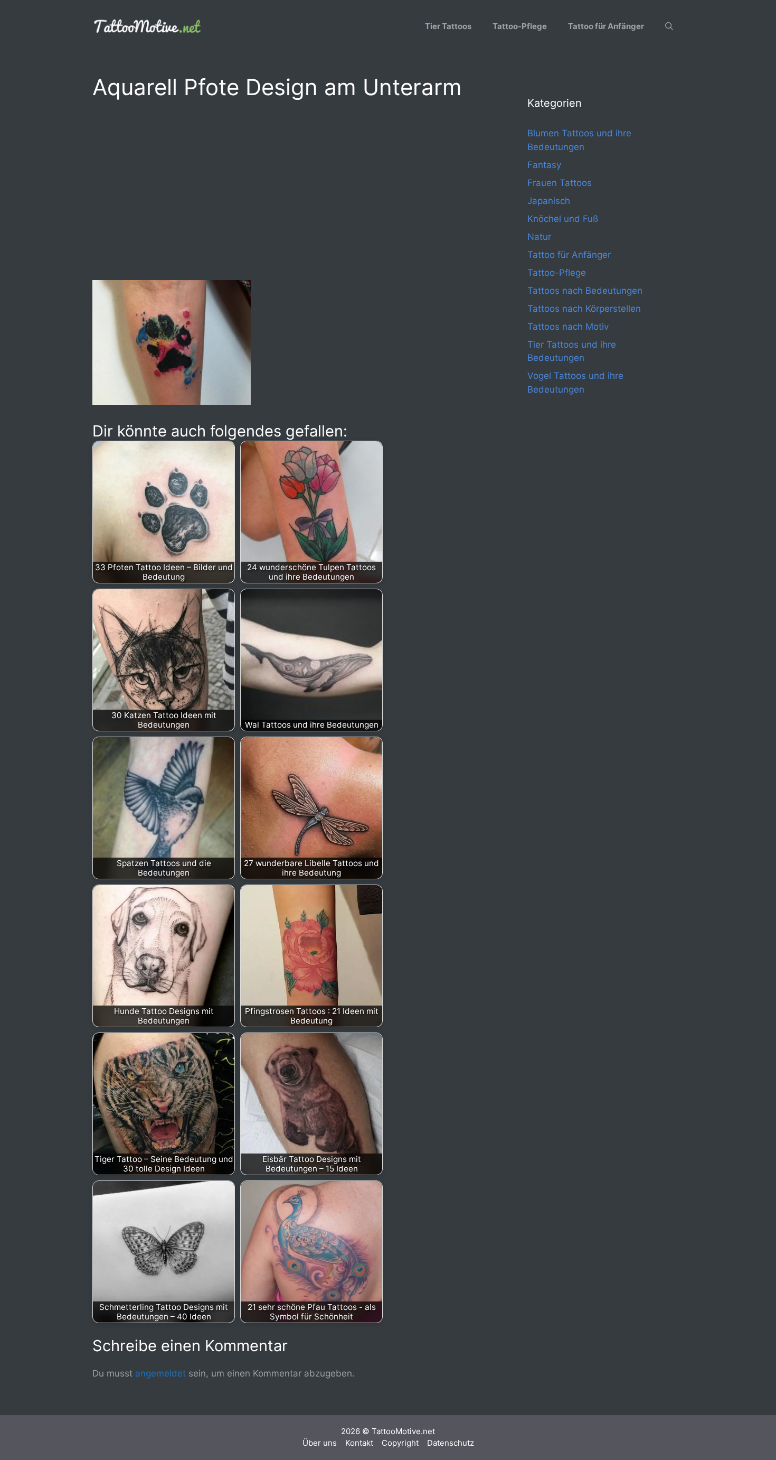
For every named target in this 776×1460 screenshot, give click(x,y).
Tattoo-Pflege (520, 26)
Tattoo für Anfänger (606, 26)
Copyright (400, 1443)
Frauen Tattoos (559, 183)
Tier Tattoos (448, 26)
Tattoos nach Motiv (568, 326)
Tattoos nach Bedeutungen (584, 290)
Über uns (319, 1443)
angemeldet (160, 1373)
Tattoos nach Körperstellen (584, 308)
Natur (539, 236)
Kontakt (359, 1443)
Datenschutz (450, 1443)
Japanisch (548, 201)
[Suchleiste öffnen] (669, 26)
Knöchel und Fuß (562, 218)
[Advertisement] (288, 188)
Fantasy (544, 165)
